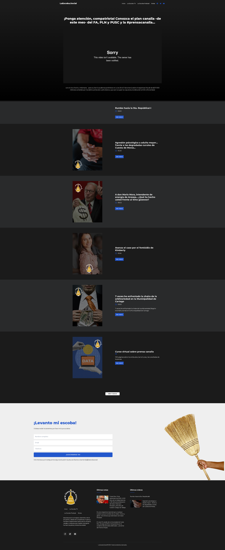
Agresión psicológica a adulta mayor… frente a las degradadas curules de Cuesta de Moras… (136, 145)
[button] (119, 117)
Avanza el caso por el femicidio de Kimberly (134, 249)
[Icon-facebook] (65, 534)
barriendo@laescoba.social (89, 460)
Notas (153, 3)
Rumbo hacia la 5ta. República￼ (133, 108)
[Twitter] (160, 3)
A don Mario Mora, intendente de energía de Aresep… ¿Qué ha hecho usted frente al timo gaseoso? (135, 197)
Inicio (123, 3)
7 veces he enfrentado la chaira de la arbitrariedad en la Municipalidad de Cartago (136, 299)
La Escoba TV (131, 3)
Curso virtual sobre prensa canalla (134, 351)
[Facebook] (157, 3)
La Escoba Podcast (143, 3)
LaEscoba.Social (68, 3)
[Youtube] (163, 3)
